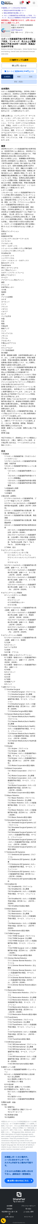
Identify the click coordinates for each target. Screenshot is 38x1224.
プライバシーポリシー (28, 1206)
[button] (21, 3)
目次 (30, 76)
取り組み (28, 1209)
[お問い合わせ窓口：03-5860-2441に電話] (3, 1220)
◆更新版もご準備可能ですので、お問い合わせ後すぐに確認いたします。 (18, 21)
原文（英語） (19, 82)
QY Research (17, 30)
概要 (19, 76)
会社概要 (9, 1206)
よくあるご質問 (28, 1212)
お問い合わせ (9, 1217)
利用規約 (9, 1209)
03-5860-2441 (20, 1202)
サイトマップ (28, 1217)
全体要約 (7, 76)
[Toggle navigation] (34, 3)
